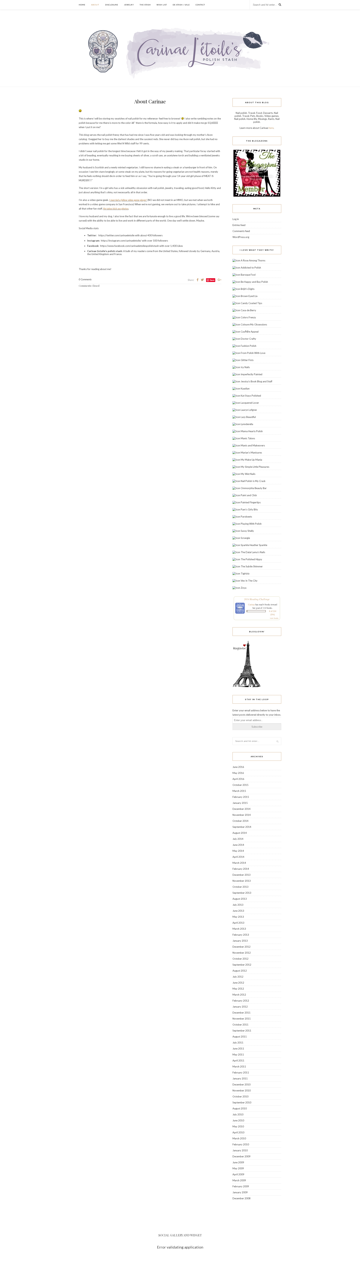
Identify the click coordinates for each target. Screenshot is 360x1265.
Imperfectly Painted (251, 374)
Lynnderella (247, 424)
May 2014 (238, 850)
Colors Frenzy (248, 317)
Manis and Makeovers (253, 445)
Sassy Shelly (247, 530)
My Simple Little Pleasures (255, 466)
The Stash (145, 5)
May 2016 (238, 772)
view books (274, 618)
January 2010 (240, 1150)
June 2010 (238, 1120)
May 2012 (238, 988)
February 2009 (240, 1186)
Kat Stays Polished (251, 395)
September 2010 (241, 1102)
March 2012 (239, 994)
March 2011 (239, 1066)
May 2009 (238, 1168)
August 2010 (239, 1108)
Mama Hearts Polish (252, 431)
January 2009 (240, 1192)
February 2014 (240, 868)
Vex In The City (249, 580)
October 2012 (240, 958)
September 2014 (241, 826)
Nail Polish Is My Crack (253, 481)
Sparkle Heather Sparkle (254, 545)
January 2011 (240, 1078)
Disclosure (111, 5)
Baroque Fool (248, 274)
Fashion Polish (248, 345)
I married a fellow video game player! (128, 199)
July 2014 (237, 838)
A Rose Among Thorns (253, 260)
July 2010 (237, 1114)
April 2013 (238, 922)
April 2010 (238, 1132)
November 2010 (241, 1090)
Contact (200, 5)
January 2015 (240, 802)
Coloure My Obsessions (254, 324)
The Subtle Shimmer (252, 566)
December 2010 (241, 1084)
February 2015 (240, 796)
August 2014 (239, 832)
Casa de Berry (248, 310)
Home (82, 5)
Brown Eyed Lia (249, 296)
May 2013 (238, 916)
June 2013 (238, 910)
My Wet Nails (248, 473)
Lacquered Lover (250, 402)
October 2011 (240, 1024)
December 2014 (241, 808)
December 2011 (241, 1012)
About (95, 5)
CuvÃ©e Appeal (250, 331)
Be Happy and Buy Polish (254, 281)
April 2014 (238, 856)
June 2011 (238, 1048)
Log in (235, 219)
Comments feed (241, 231)
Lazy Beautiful (248, 416)
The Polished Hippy (251, 559)
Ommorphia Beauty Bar (254, 488)
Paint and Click (249, 495)
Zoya (243, 587)
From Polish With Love (253, 352)
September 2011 (241, 1030)
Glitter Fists (247, 360)
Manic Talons (248, 438)
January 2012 (240, 1006)
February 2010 (240, 1144)
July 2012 (237, 976)
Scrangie (245, 537)
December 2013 (241, 874)
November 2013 (241, 880)
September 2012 (241, 964)
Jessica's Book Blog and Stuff (256, 381)
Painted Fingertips (251, 502)
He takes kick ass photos (115, 208)
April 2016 (238, 778)
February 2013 (240, 934)
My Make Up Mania (251, 459)
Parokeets (246, 516)
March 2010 (239, 1138)
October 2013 (240, 886)
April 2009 (238, 1174)
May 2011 (238, 1054)
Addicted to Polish (251, 267)
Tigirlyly (245, 573)
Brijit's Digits (247, 288)
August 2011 (239, 1036)
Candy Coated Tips (251, 303)
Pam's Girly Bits (249, 509)
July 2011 (237, 1042)
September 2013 (241, 892)
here (271, 127)
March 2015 (239, 790)
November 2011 (241, 1018)
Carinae (251, 604)
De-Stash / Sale (181, 5)
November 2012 (241, 952)
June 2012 (238, 982)
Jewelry (129, 5)
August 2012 (239, 970)
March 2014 (239, 862)
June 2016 (238, 766)
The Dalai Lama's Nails (253, 552)
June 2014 (238, 844)
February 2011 (240, 1072)
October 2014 (240, 820)
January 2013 (240, 940)
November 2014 (241, 814)
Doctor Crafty (248, 338)
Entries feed (238, 225)
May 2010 (238, 1126)
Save (212, 280)
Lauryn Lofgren (249, 409)
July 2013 (237, 904)
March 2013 (239, 928)
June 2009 (238, 1162)
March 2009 (239, 1180)
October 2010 (240, 1096)
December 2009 (241, 1156)
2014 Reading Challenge (257, 599)
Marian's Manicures (251, 452)
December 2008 (241, 1198)
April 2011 (238, 1060)
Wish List (162, 5)
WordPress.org (240, 237)
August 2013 (239, 898)
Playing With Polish (251, 523)
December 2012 (241, 946)
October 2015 (240, 784)
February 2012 (240, 1000)
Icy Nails (245, 367)
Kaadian (245, 388)
